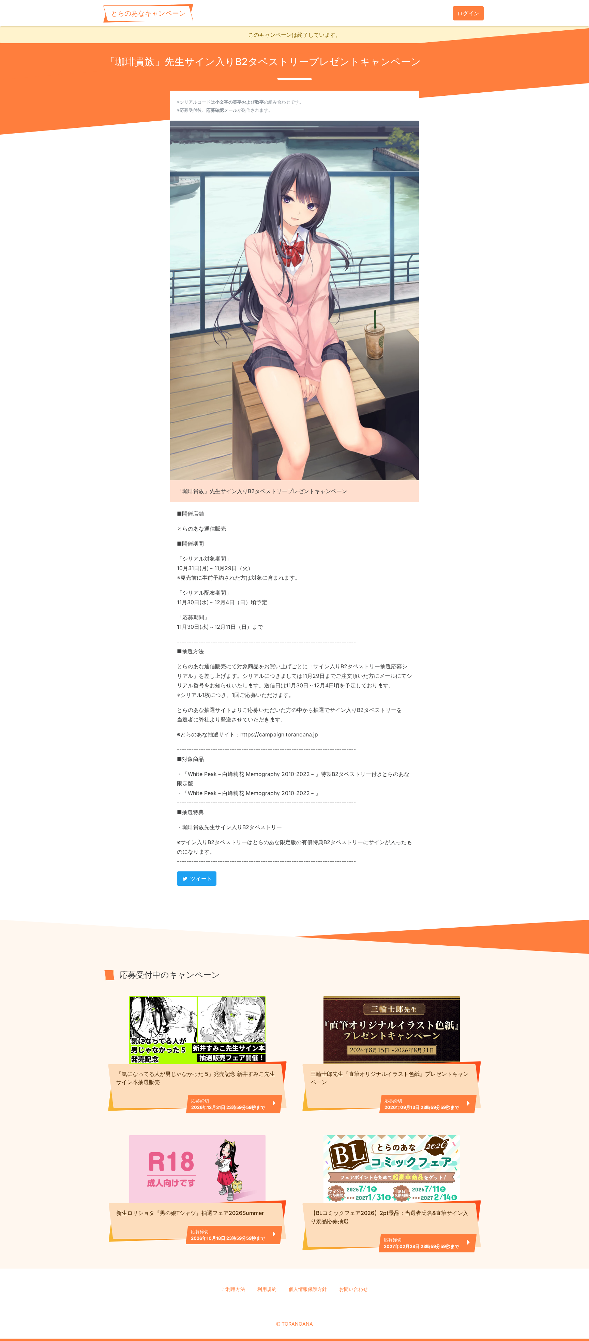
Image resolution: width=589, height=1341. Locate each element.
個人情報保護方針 (308, 1289)
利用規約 (266, 1289)
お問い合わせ (353, 1289)
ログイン (468, 13)
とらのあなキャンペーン (148, 13)
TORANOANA (297, 1324)
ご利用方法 (233, 1289)
